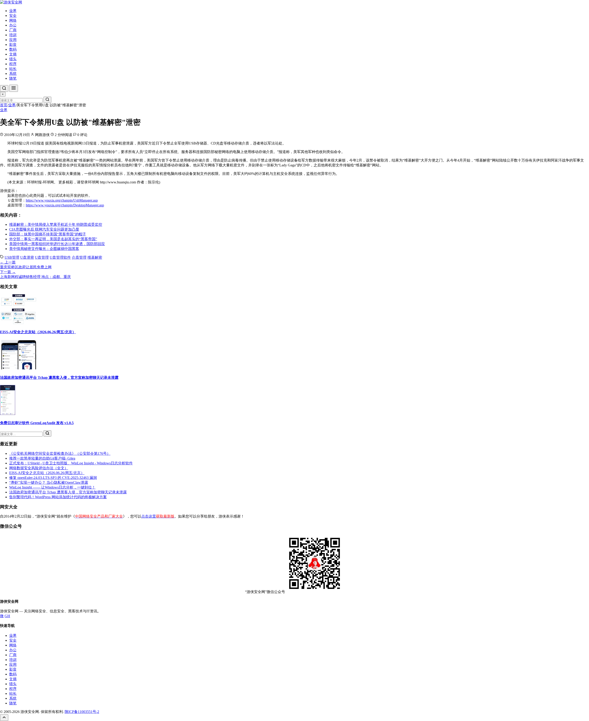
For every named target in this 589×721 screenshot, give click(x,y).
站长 (13, 69)
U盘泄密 (27, 257)
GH (7, 616)
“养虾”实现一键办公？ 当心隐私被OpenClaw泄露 (48, 482)
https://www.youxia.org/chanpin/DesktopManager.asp (65, 205)
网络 (13, 20)
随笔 (13, 78)
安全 (13, 15)
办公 (13, 25)
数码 (13, 49)
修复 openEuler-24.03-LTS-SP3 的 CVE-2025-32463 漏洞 (53, 478)
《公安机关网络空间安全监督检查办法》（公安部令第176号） (59, 453)
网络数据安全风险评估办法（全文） (38, 468)
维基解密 (94, 257)
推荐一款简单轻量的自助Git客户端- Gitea (42, 458)
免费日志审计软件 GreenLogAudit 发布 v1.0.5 (37, 423)
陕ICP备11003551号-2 (82, 712)
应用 (13, 40)
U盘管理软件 (60, 257)
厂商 (13, 30)
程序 (13, 64)
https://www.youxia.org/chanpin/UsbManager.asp (62, 200)
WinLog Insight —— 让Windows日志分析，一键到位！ (52, 487)
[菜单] (13, 88)
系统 (13, 73)
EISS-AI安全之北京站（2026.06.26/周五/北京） (38, 332)
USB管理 (12, 257)
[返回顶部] (4, 717)
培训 (13, 35)
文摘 (13, 54)
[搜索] (4, 88)
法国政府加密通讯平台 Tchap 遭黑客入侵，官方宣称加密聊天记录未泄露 (59, 377)
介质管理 (79, 257)
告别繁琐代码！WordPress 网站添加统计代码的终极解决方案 (58, 497)
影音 (13, 44)
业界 (13, 11)
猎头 (13, 59)
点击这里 (157, 516)
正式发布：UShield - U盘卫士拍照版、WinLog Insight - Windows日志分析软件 (71, 463)
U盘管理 (42, 257)
